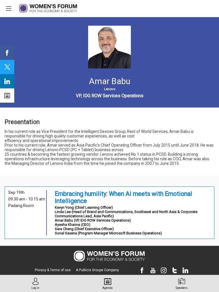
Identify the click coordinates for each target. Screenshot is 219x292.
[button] (8, 8)
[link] (7, 53)
